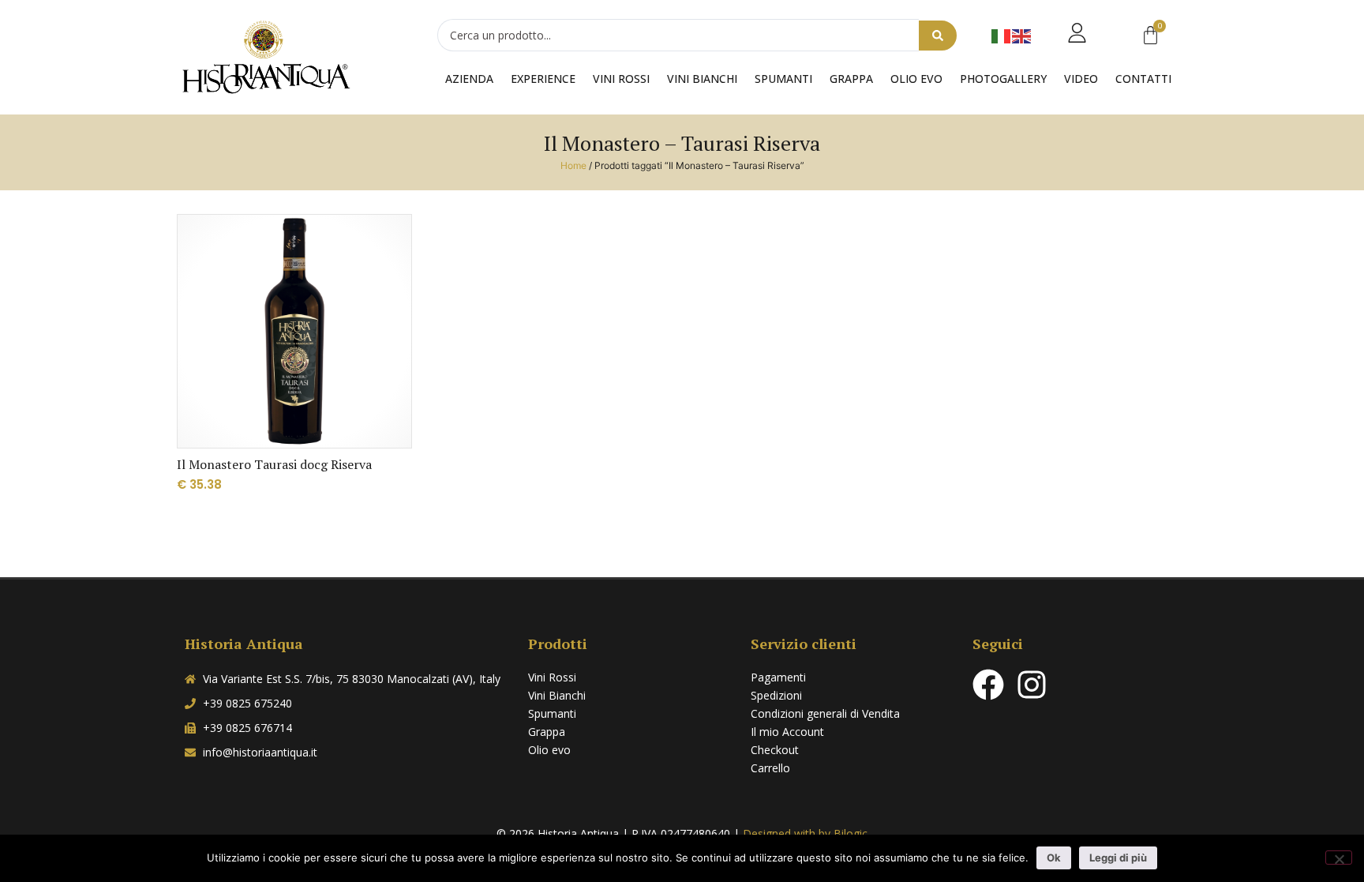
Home (573, 165)
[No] (1338, 857)
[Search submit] (938, 36)
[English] (1022, 35)
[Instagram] (1031, 684)
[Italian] (1001, 35)
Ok (1054, 857)
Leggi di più (1118, 857)
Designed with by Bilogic (805, 833)
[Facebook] (988, 684)
